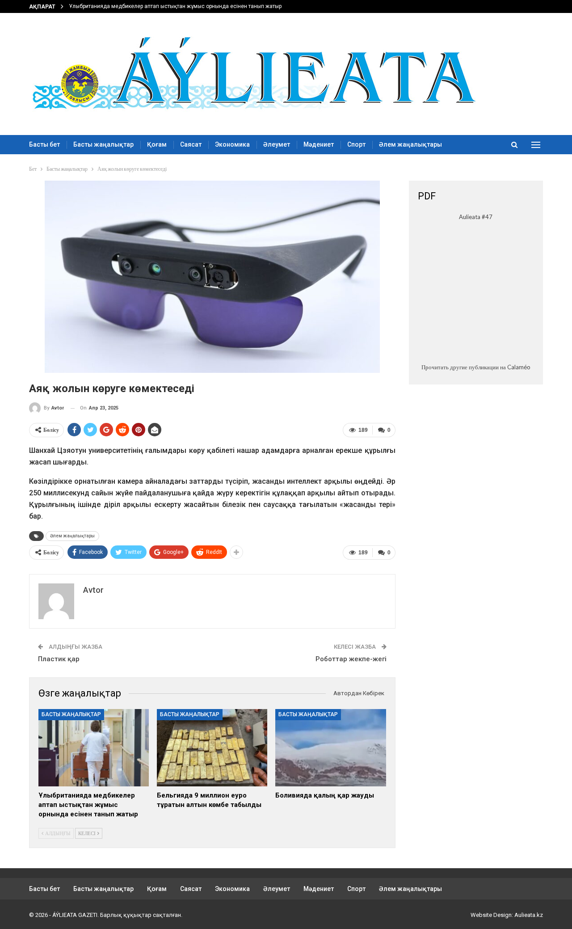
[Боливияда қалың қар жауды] (330, 747)
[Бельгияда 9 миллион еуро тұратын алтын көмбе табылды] (212, 747)
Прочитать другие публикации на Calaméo (475, 367)
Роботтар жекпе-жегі (351, 659)
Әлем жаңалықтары (410, 144)
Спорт (356, 144)
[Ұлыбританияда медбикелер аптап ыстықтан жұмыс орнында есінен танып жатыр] (93, 747)
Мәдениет (318, 144)
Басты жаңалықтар (103, 144)
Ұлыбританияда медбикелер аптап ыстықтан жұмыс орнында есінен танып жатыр (175, 6)
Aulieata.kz (528, 915)
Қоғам (157, 144)
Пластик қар (59, 659)
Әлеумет (276, 144)
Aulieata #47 (475, 216)
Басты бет (44, 144)
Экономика (232, 144)
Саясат (191, 144)
